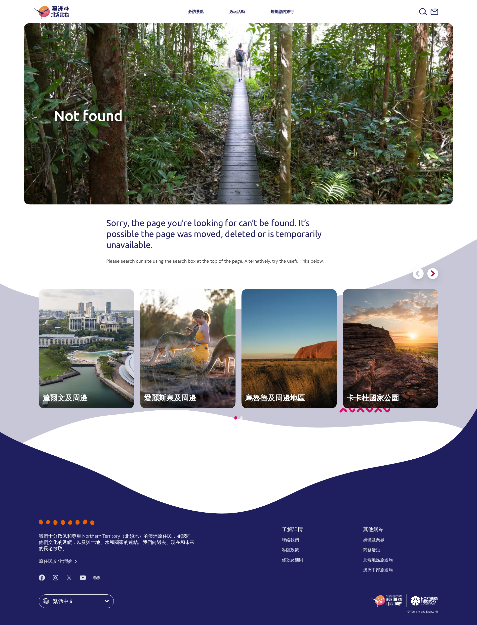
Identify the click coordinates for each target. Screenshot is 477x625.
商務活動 (371, 549)
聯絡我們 (290, 539)
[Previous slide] (418, 273)
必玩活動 (237, 11)
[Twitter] (69, 577)
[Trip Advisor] (96, 577)
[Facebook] (42, 577)
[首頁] (51, 11)
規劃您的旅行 (282, 11)
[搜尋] (423, 11)
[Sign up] (434, 11)
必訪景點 (196, 11)
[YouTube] (83, 577)
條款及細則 (292, 559)
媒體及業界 (373, 539)
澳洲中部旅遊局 (378, 569)
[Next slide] (432, 273)
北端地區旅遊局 (378, 559)
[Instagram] (55, 577)
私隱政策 (290, 549)
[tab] (235, 418)
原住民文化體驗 (56, 561)
